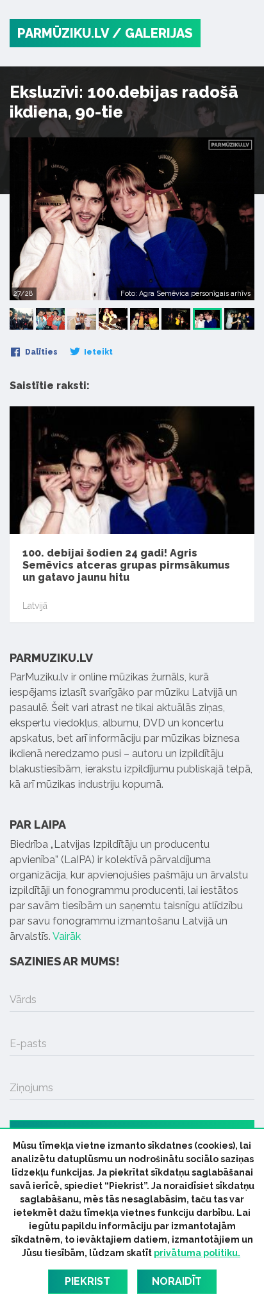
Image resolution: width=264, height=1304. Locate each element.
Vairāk (67, 936)
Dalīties (40, 352)
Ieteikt (97, 352)
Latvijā (34, 606)
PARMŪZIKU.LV (63, 33)
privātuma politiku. (197, 1253)
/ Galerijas (152, 33)
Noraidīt (177, 1281)
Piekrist (87, 1281)
